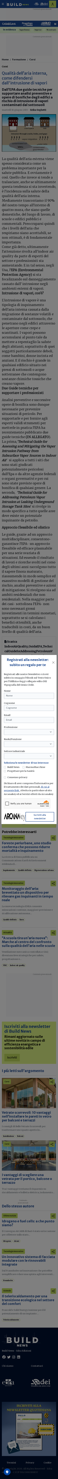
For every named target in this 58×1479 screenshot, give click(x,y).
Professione (10, 727)
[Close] (53, 662)
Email (7, 715)
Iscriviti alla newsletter (40, 817)
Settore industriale (14, 751)
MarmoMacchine (35, 767)
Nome (7, 691)
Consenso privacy (17, 777)
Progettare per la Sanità (20, 771)
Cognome (9, 703)
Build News (13, 767)
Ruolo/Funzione (12, 739)
